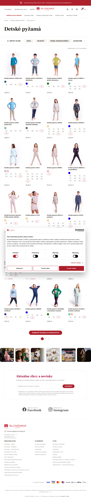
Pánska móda (59, 15)
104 (28, 86)
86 (49, 129)
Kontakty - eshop (9, 444)
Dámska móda (29, 15)
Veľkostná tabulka (40, 454)
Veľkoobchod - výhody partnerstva (63, 465)
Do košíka (12, 326)
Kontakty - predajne (10, 447)
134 (75, 86)
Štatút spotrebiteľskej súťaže (61, 462)
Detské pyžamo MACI (33, 167)
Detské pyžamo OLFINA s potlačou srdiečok (76, 310)
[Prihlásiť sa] (72, 9)
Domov (6, 20)
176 (20, 84)
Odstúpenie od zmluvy (11, 475)
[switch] (35, 256)
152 (6, 84)
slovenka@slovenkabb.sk (16, 431)
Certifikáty (38, 449)
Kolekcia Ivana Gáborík (14, 15)
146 (84, 86)
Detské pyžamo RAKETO (76, 123)
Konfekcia (56, 449)
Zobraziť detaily (76, 263)
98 (58, 129)
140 (80, 86)
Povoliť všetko (71, 268)
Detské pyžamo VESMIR (33, 309)
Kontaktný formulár (10, 452)
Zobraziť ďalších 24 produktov (45, 333)
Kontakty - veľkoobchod (11, 449)
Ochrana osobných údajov (12, 467)
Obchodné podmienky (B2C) (13, 459)
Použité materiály (40, 444)
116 (37, 86)
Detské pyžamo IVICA (33, 215)
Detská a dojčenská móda (44, 15)
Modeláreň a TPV (58, 452)
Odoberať (68, 386)
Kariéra (55, 454)
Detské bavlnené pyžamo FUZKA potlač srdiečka (12, 216)
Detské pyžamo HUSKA (54, 123)
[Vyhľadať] (67, 9)
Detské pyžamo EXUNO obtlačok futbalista (33, 123)
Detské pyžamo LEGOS (75, 215)
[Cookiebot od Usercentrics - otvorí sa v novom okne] (76, 230)
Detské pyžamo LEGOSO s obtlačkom (34, 79)
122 (41, 86)
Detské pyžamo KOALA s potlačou (55, 216)
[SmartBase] (65, 496)
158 (11, 84)
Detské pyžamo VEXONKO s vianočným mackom (55, 310)
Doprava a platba (9, 462)
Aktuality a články (71, 15)
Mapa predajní (57, 457)
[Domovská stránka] (45, 9)
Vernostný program (41, 452)
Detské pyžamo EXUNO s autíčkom (12, 310)
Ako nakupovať (9, 457)
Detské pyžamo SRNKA (54, 167)
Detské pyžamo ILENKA (12, 167)
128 (70, 86)
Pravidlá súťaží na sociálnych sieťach (64, 459)
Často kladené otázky (10, 454)
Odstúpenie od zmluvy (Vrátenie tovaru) (16, 470)
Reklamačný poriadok (11, 465)
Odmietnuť (19, 268)
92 (53, 129)
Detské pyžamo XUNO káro (13, 78)
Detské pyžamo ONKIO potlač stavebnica (54, 79)
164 (16, 84)
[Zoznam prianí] (77, 9)
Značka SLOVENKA (59, 444)
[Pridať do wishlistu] (20, 326)
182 (6, 133)
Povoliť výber (45, 268)
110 (32, 86)
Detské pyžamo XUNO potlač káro (11, 123)
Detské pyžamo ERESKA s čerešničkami (76, 168)
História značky (57, 447)
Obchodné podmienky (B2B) (13, 472)
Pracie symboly (39, 447)
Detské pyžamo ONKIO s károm (76, 79)
